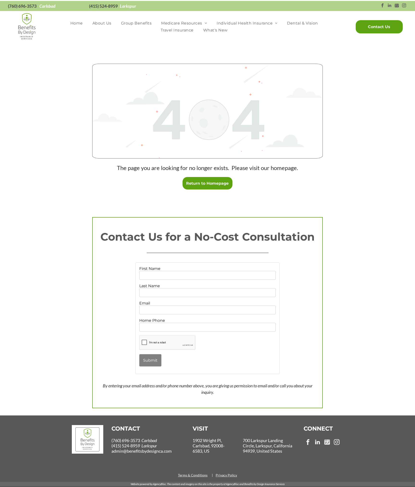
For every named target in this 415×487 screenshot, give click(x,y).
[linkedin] (390, 6)
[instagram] (404, 6)
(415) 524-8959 (103, 6)
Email (144, 303)
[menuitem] (77, 23)
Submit (150, 360)
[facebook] (382, 6)
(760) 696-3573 (22, 6)
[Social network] (397, 6)
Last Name (149, 286)
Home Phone (152, 320)
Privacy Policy (226, 475)
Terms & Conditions (193, 475)
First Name (149, 268)
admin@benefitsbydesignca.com (141, 451)
